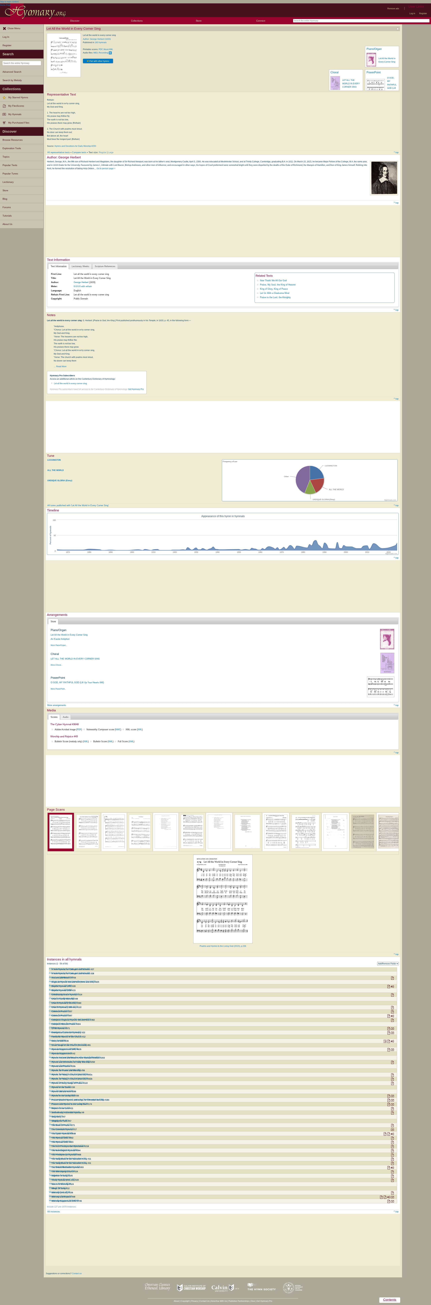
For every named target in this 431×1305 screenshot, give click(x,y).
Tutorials (7, 215)
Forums (7, 207)
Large (110, 152)
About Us (7, 224)
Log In (6, 37)
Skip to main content (9, 2)
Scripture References (105, 266)
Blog (5, 199)
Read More (61, 366)
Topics (6, 157)
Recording (103, 53)
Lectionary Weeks (80, 266)
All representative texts (58, 152)
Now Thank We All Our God (273, 280)
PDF (101, 49)
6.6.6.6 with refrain (83, 286)
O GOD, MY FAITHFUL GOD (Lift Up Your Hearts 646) (77, 682)
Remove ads (393, 8)
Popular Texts (10, 165)
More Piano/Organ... (59, 645)
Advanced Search (12, 72)
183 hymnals (101, 42)
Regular (102, 152)
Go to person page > (106, 168)
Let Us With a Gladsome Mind (274, 293)
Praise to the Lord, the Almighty (275, 297)
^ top (396, 152)
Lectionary (8, 182)
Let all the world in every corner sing (70, 383)
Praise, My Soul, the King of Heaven (278, 284)
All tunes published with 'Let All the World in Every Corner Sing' (78, 505)
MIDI (95, 53)
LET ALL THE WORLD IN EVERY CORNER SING (351, 83)
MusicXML (108, 49)
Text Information (59, 266)
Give (253, 1301)
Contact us (77, 1273)
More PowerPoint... (58, 689)
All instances (53, 1211)
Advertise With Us (219, 1301)
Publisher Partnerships (238, 1301)
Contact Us (204, 1301)
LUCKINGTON (54, 460)
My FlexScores (16, 106)
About (176, 1301)
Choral (334, 72)
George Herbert (81, 282)
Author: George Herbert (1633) (97, 39)
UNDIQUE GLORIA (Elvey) (59, 480)
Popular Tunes (10, 173)
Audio (65, 717)
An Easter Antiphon (60, 639)
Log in (412, 13)
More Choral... (56, 665)
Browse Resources (13, 140)
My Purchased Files (18, 122)
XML (140, 729)
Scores (54, 717)
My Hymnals (14, 114)
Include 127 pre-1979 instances (61, 1207)
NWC (118, 729)
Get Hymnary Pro (136, 389)
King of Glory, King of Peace (274, 289)
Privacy (194, 1301)
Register (423, 13)
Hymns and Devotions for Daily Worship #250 (75, 146)
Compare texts (79, 152)
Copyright (185, 1301)
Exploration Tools (12, 148)
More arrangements (56, 705)
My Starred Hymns (18, 97)
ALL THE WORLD (55, 470)
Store (199, 20)
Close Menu (14, 28)
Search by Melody (12, 80)
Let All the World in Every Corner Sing (69, 635)
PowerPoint (373, 72)
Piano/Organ (374, 49)
